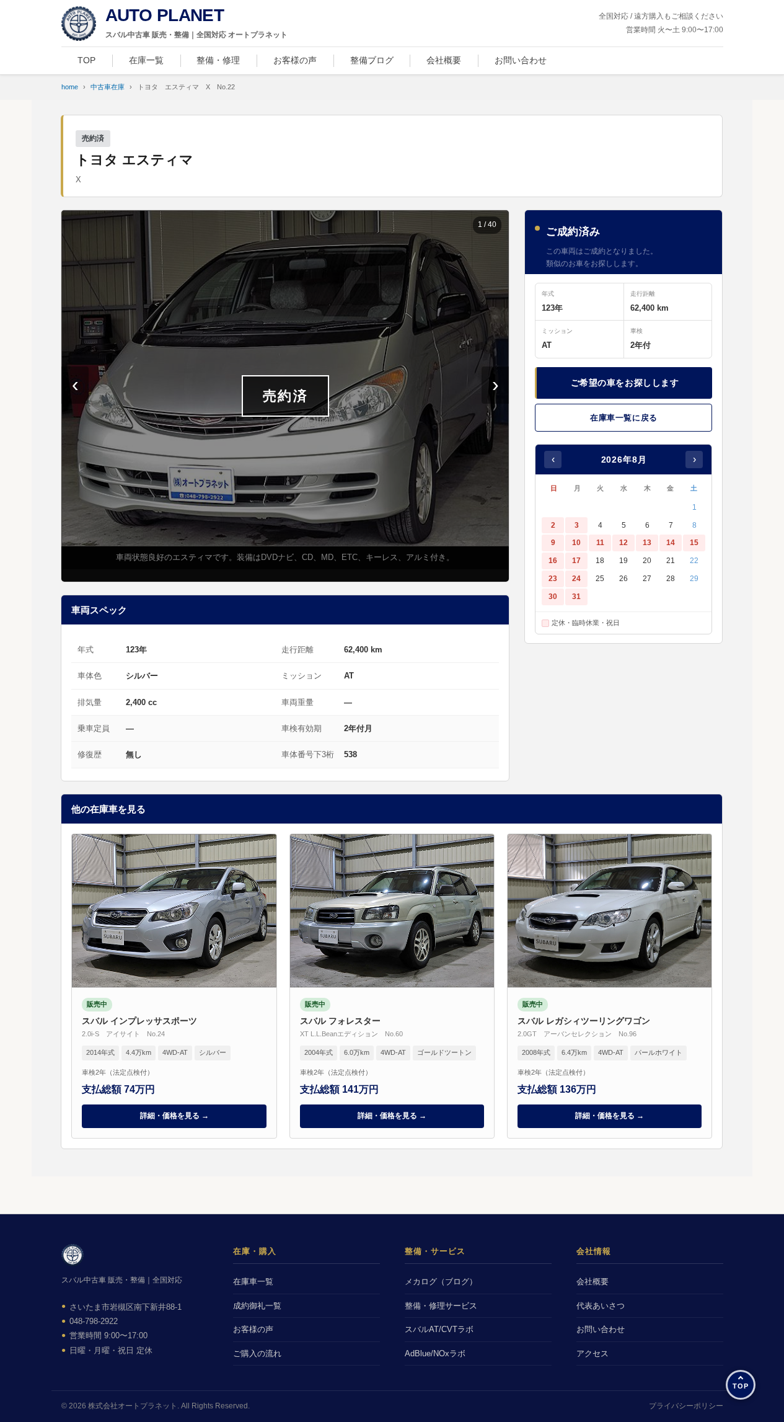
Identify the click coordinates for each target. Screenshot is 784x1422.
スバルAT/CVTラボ (439, 1329)
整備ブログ (372, 60)
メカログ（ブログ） (441, 1281)
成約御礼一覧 (257, 1305)
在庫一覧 (146, 60)
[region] (285, 396)
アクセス (592, 1353)
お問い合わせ (521, 60)
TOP (86, 60)
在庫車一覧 (253, 1281)
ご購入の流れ (257, 1353)
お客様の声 (295, 60)
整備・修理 (218, 60)
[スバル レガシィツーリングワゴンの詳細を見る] (609, 986)
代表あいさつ (600, 1305)
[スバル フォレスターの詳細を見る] (392, 986)
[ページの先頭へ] (740, 1385)
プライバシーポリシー (686, 1406)
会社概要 (443, 60)
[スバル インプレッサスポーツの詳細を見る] (174, 986)
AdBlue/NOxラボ (435, 1353)
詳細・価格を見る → (174, 1115)
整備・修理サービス (441, 1305)
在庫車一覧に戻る (623, 417)
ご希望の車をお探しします (625, 383)
